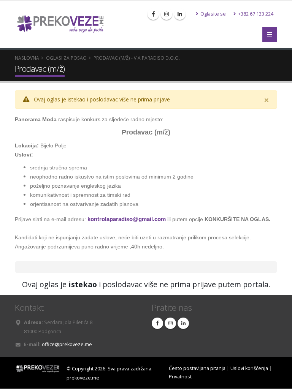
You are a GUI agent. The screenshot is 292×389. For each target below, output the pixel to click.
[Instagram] (166, 14)
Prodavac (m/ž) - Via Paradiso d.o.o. (137, 58)
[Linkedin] (180, 14)
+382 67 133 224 (255, 14)
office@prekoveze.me (67, 344)
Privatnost (180, 376)
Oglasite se (212, 14)
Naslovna (27, 58)
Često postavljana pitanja (197, 368)
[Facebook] (153, 14)
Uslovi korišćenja (249, 368)
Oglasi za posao (66, 58)
